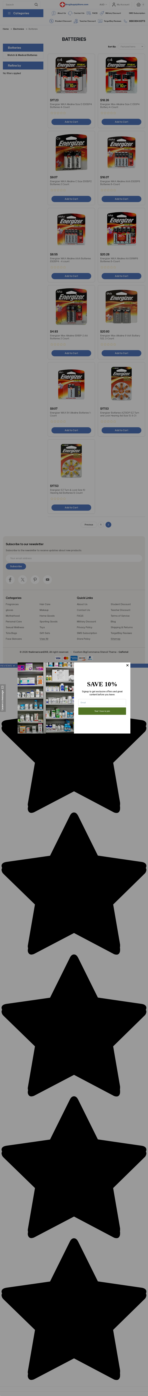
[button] (3, 698)
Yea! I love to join (102, 711)
